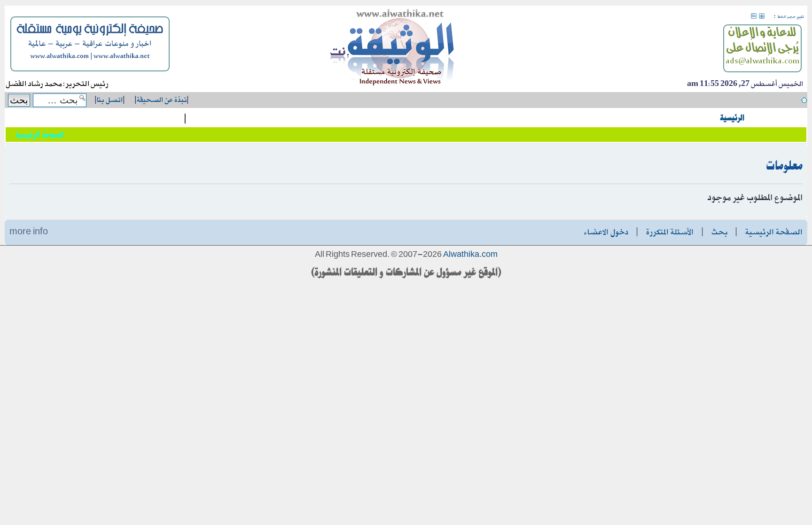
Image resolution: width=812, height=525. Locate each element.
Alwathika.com (470, 255)
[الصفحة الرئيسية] (392, 49)
